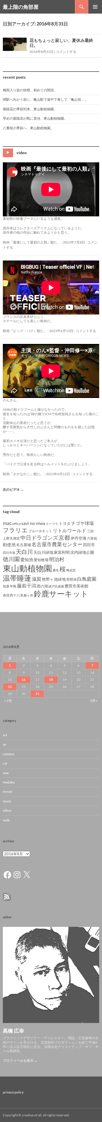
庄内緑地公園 (82, 552)
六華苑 (92, 538)
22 (10, 686)
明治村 (56, 559)
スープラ (52, 524)
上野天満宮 (11, 538)
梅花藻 (71, 570)
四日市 (89, 544)
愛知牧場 (41, 559)
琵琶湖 (71, 579)
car (5, 763)
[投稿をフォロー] (7, 896)
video (21, 152)
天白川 (24, 551)
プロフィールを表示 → (20, 1060)
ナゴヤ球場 (82, 523)
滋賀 (36, 579)
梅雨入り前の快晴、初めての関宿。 (30, 90)
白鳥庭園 (86, 579)
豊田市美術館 (76, 585)
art (5, 735)
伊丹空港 (78, 538)
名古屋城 (23, 544)
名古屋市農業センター (56, 544)
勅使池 (9, 544)
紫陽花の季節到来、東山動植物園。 (30, 109)
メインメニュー (95, 7)
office (16, 524)
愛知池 (26, 559)
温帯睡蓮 (17, 578)
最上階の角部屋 (21, 7)
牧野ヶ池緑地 (54, 579)
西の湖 (42, 586)
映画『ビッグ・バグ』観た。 (25, 331)
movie (7, 791)
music (7, 801)
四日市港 (9, 552)
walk (6, 820)
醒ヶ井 (28, 595)
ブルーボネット (40, 531)
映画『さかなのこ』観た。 (23, 474)
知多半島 (9, 586)
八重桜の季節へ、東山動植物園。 (28, 128)
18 (51, 679)
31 (37, 694)
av (4, 744)
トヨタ (65, 523)
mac (7, 523)
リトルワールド (69, 530)
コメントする (66, 51)
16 (24, 679)
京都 (64, 537)
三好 (90, 531)
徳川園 (11, 558)
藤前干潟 (26, 586)
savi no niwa (33, 523)
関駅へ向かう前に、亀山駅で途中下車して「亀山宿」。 (45, 99)
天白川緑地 (43, 552)
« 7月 (8, 701)
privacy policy (13, 1092)
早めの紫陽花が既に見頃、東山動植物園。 (35, 118)
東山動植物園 (27, 568)
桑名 (56, 570)
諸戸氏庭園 (56, 586)
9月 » (94, 701)
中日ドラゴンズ (39, 537)
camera (8, 754)
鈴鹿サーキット (61, 593)
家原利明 (62, 552)
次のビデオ (13, 489)
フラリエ (15, 529)
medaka (8, 782)
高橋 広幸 (13, 1031)
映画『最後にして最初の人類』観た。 (32, 242)
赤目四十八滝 (13, 595)
